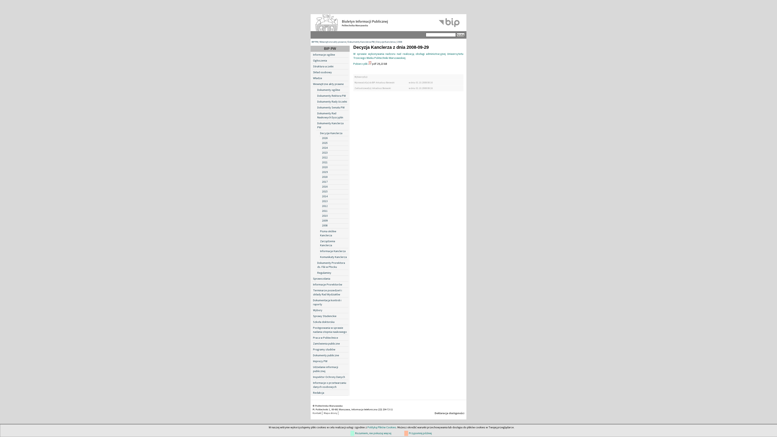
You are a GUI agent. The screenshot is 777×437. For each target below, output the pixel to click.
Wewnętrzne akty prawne (333, 42)
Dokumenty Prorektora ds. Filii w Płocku (331, 265)
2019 (325, 172)
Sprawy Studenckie (324, 316)
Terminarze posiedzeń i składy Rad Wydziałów (327, 293)
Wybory (317, 310)
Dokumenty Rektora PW (331, 96)
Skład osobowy (322, 72)
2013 (325, 201)
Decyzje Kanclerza (386, 42)
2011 (325, 211)
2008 (399, 42)
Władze (317, 78)
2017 (325, 182)
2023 (325, 153)
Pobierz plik (360, 64)
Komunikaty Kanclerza (333, 257)
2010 (325, 216)
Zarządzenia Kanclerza (327, 243)
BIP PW (315, 42)
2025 (325, 143)
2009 (325, 221)
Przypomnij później (420, 433)
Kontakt (317, 413)
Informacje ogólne (324, 55)
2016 (325, 187)
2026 (325, 138)
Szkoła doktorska (323, 322)
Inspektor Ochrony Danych (329, 377)
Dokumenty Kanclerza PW (361, 42)
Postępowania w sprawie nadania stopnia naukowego (330, 330)
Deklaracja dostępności (449, 413)
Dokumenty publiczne (326, 355)
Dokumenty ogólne (328, 90)
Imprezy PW (320, 361)
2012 (325, 206)
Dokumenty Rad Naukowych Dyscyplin (330, 115)
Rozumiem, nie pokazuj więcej (373, 433)
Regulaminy (324, 273)
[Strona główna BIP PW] (388, 22)
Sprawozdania (321, 279)
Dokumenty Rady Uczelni (332, 102)
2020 (325, 167)
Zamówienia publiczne (326, 344)
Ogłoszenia (320, 61)
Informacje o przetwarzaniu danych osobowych (329, 385)
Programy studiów (324, 350)
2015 (325, 192)
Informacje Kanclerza (333, 251)
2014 (325, 196)
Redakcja (318, 393)
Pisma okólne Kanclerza (328, 233)
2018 (325, 177)
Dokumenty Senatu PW (331, 108)
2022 (325, 158)
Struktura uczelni (323, 67)
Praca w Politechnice (325, 338)
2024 (325, 148)
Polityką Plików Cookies (381, 427)
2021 (325, 162)
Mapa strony (330, 413)
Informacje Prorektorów (327, 285)
